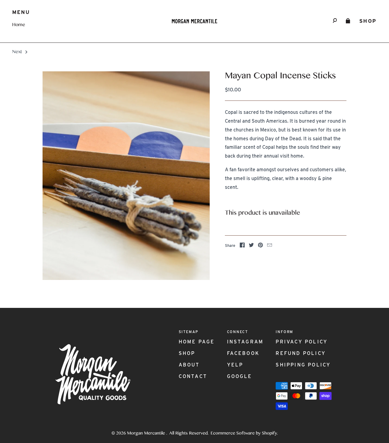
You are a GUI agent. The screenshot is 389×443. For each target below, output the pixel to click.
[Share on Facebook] (242, 246)
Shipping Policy (303, 365)
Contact (193, 376)
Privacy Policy (302, 342)
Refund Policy (301, 353)
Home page (197, 342)
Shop (368, 21)
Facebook (243, 353)
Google (239, 376)
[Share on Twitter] (251, 246)
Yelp (235, 365)
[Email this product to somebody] (269, 246)
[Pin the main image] (260, 246)
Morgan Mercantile (146, 433)
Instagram (245, 342)
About (189, 365)
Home (18, 25)
